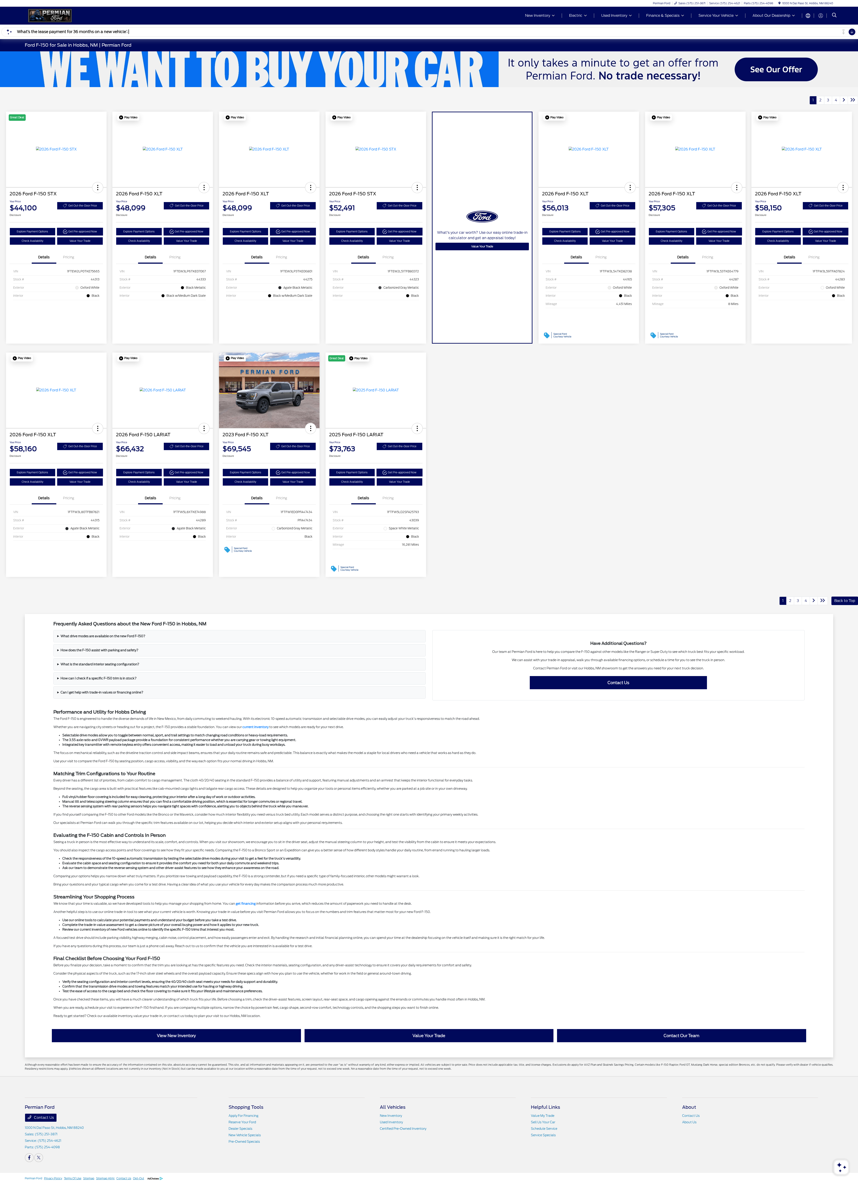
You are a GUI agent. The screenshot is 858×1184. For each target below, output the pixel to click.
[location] (779, 3)
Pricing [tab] (68, 257)
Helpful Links (545, 1107)
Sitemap (88, 1178)
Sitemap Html (105, 1178)
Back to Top (844, 601)
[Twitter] (38, 1157)
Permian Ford (33, 1178)
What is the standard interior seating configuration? (100, 664)
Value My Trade (542, 1115)
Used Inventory (391, 1122)
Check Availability (32, 240)
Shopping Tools (246, 1107)
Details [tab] (44, 257)
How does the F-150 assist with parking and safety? (99, 650)
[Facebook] (29, 1157)
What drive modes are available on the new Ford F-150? (103, 636)
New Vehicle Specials (245, 1135)
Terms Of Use (72, 1178)
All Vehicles (393, 1107)
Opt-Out (138, 1178)
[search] (834, 16)
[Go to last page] (853, 100)
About (689, 1107)
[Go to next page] (844, 100)
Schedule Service (544, 1128)
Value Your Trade (79, 240)
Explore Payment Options (32, 231)
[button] (97, 187)
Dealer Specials (240, 1128)
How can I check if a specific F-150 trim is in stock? (99, 678)
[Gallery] (429, 69)
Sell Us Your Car (543, 1122)
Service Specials (543, 1135)
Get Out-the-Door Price (82, 205)
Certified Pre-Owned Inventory (403, 1128)
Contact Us (43, 1117)
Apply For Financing (243, 1115)
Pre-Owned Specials (244, 1141)
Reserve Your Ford (242, 1122)
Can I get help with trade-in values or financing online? (102, 692)
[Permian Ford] (63, 15)
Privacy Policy (53, 1178)
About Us (689, 1122)
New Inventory (391, 1115)
